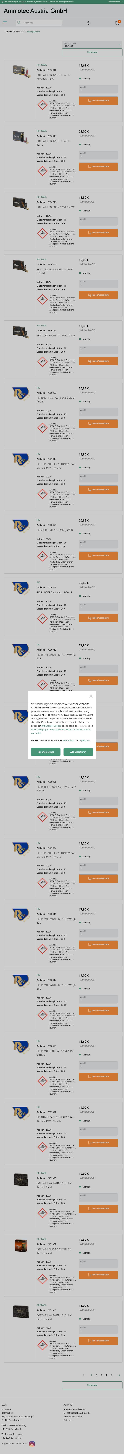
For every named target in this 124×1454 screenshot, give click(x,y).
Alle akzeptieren (78, 752)
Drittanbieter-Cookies (51, 726)
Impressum (84, 740)
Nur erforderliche (46, 752)
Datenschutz (68, 740)
